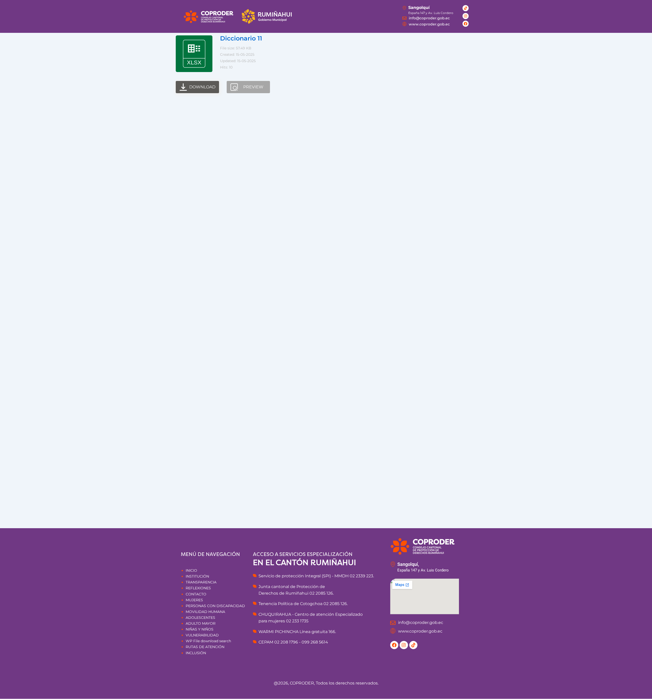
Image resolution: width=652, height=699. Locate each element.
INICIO (191, 570)
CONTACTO (196, 594)
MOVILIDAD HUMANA (205, 611)
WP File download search (208, 641)
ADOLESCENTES (200, 617)
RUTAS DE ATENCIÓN (205, 647)
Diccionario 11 (241, 38)
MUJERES (194, 600)
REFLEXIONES (198, 588)
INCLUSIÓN (196, 653)
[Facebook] (466, 24)
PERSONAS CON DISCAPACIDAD (215, 606)
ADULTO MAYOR (200, 623)
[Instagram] (466, 16)
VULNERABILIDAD (202, 635)
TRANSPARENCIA (201, 582)
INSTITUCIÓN (197, 576)
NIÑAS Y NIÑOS (199, 629)
